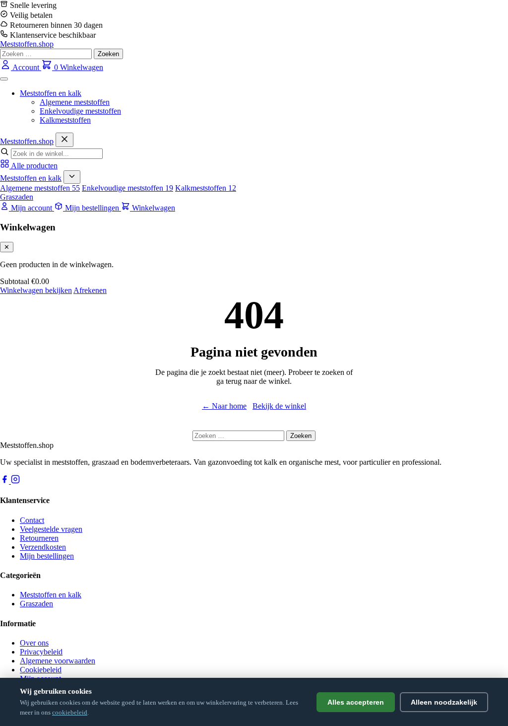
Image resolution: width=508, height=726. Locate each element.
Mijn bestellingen (47, 556)
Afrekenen (90, 290)
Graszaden (16, 197)
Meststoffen (27, 141)
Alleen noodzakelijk (444, 702)
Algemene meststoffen (75, 102)
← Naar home (224, 406)
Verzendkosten (43, 547)
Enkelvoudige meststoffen (80, 111)
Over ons (34, 643)
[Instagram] (15, 481)
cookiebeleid (69, 712)
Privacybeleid (41, 652)
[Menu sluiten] (64, 140)
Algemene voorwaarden (57, 660)
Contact (32, 520)
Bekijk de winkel (279, 406)
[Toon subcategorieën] (72, 177)
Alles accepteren (355, 702)
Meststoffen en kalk (50, 93)
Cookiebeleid (41, 669)
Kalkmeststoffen (65, 120)
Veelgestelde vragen (51, 529)
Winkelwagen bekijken (36, 290)
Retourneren (39, 538)
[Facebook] (5, 481)
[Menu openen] (4, 78)
